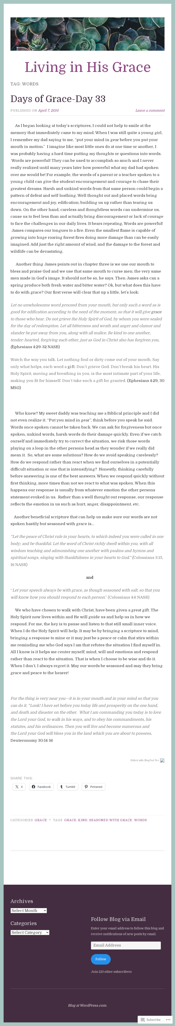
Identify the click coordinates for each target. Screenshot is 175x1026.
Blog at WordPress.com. (87, 1005)
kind (82, 820)
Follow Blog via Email (118, 919)
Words (140, 820)
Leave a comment (150, 110)
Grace (41, 820)
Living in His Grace (87, 67)
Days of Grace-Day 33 (58, 99)
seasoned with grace (110, 820)
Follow (100, 959)
